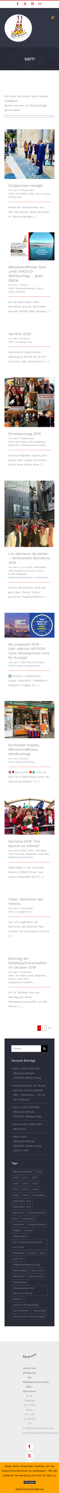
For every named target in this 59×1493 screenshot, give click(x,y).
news (38, 193)
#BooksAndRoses (25, 288)
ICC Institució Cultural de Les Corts (27, 1244)
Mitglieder (39, 441)
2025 (16, 1195)
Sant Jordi (37, 1270)
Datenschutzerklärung (30, 1489)
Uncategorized (24, 342)
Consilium (18, 1224)
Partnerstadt (20, 1270)
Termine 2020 (19, 334)
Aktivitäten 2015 (22, 1201)
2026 (25, 1195)
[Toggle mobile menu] (52, 17)
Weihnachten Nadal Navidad (29, 1316)
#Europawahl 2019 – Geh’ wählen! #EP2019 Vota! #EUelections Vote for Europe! (30, 619)
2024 (35, 1189)
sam (15, 190)
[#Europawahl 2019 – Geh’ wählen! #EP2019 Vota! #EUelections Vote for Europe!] (29, 625)
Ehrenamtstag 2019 (30, 399)
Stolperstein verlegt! (30, 151)
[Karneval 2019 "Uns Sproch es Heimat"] (29, 816)
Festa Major (19, 1236)
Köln (42, 1253)
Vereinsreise (41, 577)
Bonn (16, 1218)
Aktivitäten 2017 (22, 1206)
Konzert (31, 570)
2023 (25, 1189)
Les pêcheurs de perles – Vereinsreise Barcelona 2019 (30, 510)
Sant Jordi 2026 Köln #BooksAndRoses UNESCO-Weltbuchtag (27, 1073)
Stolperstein (15, 197)
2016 (15, 1177)
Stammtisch (36, 1276)
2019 (15, 1183)
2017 (25, 1177)
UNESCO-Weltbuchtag (25, 1305)
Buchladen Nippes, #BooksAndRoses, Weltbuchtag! (30, 715)
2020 (25, 1183)
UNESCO (20, 291)
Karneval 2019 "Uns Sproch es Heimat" (30, 812)
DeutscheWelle (36, 1224)
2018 (34, 1177)
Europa (18, 665)
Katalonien (19, 1253)
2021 (35, 1183)
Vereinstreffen (21, 1310)
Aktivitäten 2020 (25, 193)
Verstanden (29, 1482)
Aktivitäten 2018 (24, 975)
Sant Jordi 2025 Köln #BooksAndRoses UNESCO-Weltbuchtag (27, 1112)
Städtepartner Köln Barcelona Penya (23, 1290)
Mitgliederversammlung (26, 1264)
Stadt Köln (14, 445)
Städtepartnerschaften (33, 445)
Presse (46, 193)
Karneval (19, 854)
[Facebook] (29, 1446)
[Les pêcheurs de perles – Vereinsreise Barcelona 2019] (29, 514)
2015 (39, 1171)
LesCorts (18, 1258)
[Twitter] (29, 1456)
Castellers (28, 1218)
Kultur (39, 288)
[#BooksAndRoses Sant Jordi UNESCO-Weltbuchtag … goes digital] (29, 246)
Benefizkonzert (37, 1212)
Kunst (11, 574)
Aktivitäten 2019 (24, 441)
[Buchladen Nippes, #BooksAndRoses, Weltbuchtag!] (29, 719)
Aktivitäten (39, 1195)
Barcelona (20, 570)
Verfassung (39, 1310)
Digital (16, 1230)
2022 (16, 1189)
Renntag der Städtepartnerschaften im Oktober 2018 (27, 963)
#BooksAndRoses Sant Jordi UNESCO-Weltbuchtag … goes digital (30, 240)
